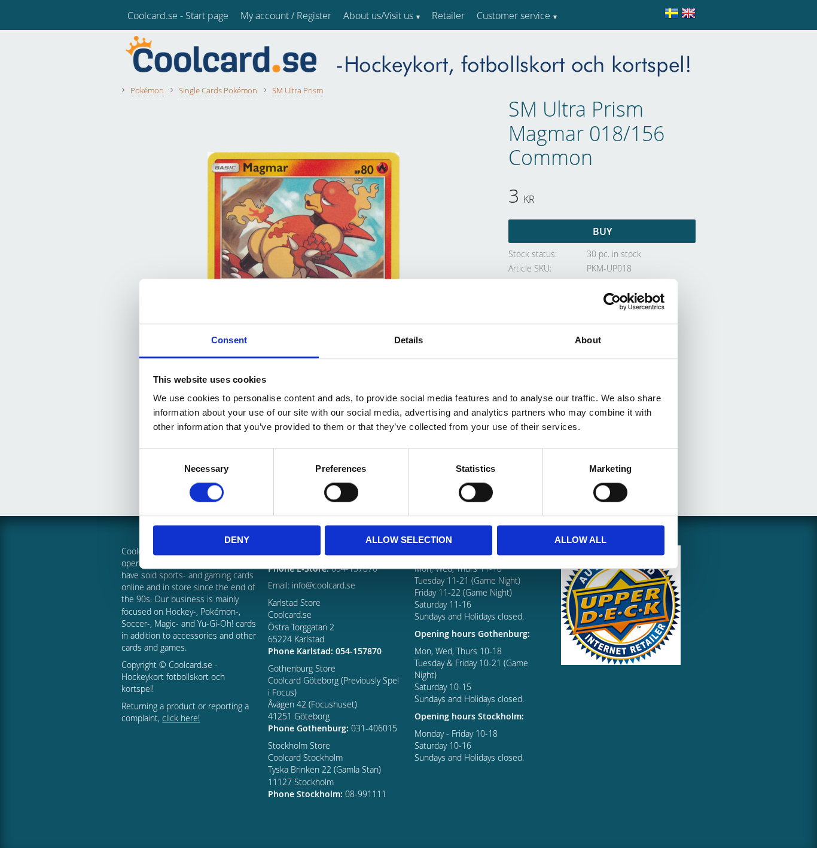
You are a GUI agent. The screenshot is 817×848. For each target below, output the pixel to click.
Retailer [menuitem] (448, 15)
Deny (236, 540)
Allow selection (408, 540)
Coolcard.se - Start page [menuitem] (177, 15)
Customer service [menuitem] (513, 15)
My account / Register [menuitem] (285, 15)
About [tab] (588, 340)
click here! (181, 718)
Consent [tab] (229, 340)
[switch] (341, 492)
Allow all (580, 540)
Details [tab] (408, 340)
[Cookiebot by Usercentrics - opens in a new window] (612, 301)
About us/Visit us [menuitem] (378, 15)
